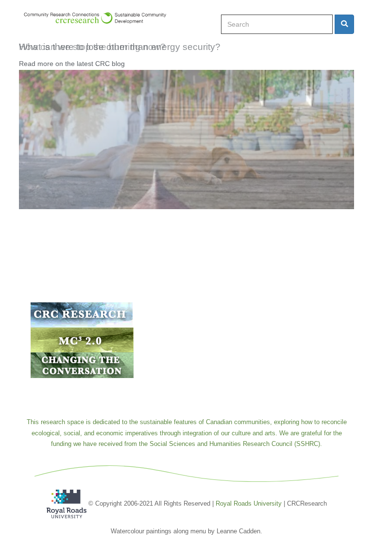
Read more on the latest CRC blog (72, 63)
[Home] (99, 18)
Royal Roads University (249, 503)
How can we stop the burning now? (92, 47)
